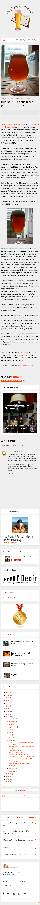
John (9, 451)
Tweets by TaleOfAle (9, 598)
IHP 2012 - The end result (16, 752)
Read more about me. (10, 542)
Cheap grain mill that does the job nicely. (21, 742)
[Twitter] (17, 40)
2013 (7, 714)
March (11, 766)
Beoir (32, 537)
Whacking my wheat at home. (17, 761)
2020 (7, 695)
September (12, 727)
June (10, 735)
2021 (7, 692)
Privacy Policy (7, 885)
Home (2, 98)
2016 (7, 706)
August (11, 729)
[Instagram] (24, 40)
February (12, 768)
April (10, 740)
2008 (7, 782)
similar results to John (25, 366)
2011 (7, 774)
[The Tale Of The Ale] (20, 34)
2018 (7, 700)
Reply (9, 473)
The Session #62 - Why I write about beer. (21, 757)
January (11, 771)
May (10, 737)
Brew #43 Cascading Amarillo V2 (19, 763)
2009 (7, 779)
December (12, 719)
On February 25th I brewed (10, 124)
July (10, 732)
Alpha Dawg (12, 744)
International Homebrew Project (15, 98)
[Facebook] (32, 40)
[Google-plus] (28, 40)
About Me (23, 881)
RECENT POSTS (9, 635)
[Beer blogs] (20, 628)
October (11, 724)
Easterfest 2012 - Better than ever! (19, 754)
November (12, 721)
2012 (7, 717)
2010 (7, 776)
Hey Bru (14, 675)
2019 (7, 698)
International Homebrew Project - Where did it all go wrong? (19, 427)
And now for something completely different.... (22, 759)
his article (20, 355)
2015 (7, 709)
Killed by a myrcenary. (15, 750)
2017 (7, 703)
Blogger (23, 790)
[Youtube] (21, 40)
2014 (7, 711)
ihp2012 (28, 98)
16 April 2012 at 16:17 (17, 451)
